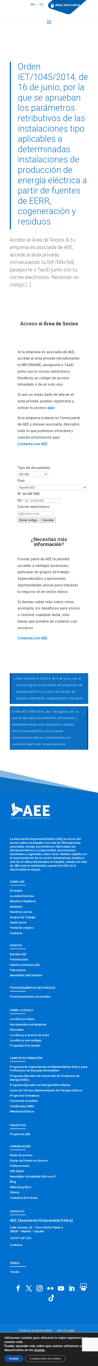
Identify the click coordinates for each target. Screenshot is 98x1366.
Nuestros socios (21, 912)
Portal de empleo (22, 927)
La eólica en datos (22, 1019)
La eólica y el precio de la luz (29, 1035)
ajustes (39, 1350)
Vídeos (14, 1192)
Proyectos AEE (20, 1134)
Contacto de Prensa (23, 1197)
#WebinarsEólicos (22, 1111)
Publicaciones (19, 1166)
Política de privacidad (35, 1330)
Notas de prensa (21, 1155)
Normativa (16, 1029)
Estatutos (16, 906)
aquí (50, 408)
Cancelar (48, 520)
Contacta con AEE (32, 444)
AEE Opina (16, 1171)
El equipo (16, 890)
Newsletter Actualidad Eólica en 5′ (33, 1176)
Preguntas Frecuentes (25, 1045)
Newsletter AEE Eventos (26, 975)
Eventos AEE (18, 954)
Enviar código (28, 520)
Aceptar (14, 1358)
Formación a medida (24, 1100)
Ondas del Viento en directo (29, 1160)
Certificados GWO (22, 1106)
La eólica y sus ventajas (25, 1040)
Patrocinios (18, 970)
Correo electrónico (33, 507)
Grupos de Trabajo (22, 917)
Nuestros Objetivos (23, 901)
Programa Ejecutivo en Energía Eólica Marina (40, 1085)
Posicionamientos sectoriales (30, 996)
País (21, 481)
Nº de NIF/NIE (29, 494)
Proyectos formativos (24, 1095)
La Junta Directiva (22, 896)
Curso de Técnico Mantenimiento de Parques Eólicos (46, 1090)
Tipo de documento (34, 468)
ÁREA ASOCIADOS (67, 5)
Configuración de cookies (45, 1358)
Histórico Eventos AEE (25, 965)
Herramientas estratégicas (28, 1024)
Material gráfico (20, 1187)
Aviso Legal (66, 1330)
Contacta (16, 933)
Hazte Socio (18, 922)
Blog (13, 1181)
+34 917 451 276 (20, 1238)
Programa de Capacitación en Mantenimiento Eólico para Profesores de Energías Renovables (48, 1068)
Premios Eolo (19, 959)
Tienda (14, 1272)
